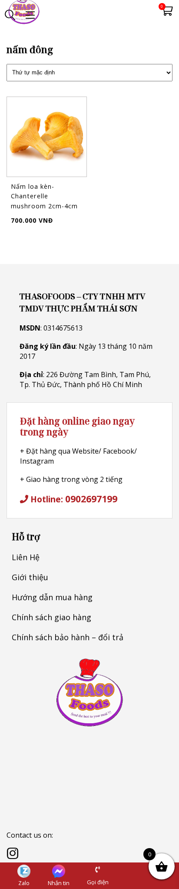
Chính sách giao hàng (51, 617)
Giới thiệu (30, 577)
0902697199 (91, 498)
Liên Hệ (26, 557)
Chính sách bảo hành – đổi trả (67, 637)
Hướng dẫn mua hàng (52, 597)
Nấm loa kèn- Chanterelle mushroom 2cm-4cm (44, 196)
